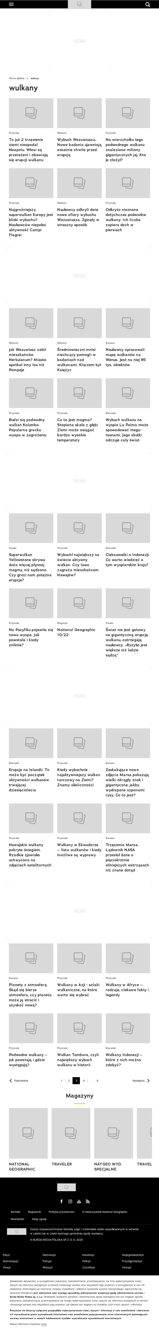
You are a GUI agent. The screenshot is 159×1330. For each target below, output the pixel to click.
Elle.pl (6, 1255)
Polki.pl (86, 1261)
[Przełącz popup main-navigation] (11, 4)
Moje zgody (39, 1219)
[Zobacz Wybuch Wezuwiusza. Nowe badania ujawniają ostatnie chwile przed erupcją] (79, 113)
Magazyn (62, 623)
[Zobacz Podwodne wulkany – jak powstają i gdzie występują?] (31, 1028)
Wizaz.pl (48, 1267)
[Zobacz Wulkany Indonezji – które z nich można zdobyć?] (128, 1028)
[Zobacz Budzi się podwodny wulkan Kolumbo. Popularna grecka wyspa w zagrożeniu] (31, 393)
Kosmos (110, 343)
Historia (62, 133)
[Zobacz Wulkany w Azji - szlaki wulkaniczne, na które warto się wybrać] (79, 958)
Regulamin (34, 1212)
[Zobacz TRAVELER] (71, 1133)
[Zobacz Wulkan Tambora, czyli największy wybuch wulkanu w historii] (79, 1028)
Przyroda (14, 133)
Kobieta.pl (88, 1255)
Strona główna (16, 78)
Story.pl (126, 1267)
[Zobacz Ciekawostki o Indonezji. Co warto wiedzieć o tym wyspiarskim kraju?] (128, 528)
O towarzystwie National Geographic (104, 1212)
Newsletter (17, 1219)
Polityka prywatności (61, 1212)
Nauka (12, 548)
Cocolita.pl (88, 1267)
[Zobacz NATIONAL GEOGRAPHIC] (28, 1133)
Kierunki (111, 413)
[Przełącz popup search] (147, 4)
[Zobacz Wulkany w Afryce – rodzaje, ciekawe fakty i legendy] (128, 958)
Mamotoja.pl (10, 1261)
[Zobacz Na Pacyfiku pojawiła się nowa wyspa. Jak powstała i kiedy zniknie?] (31, 603)
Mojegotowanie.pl (133, 1255)
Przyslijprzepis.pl (132, 1261)
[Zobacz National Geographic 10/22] (79, 603)
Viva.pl (7, 1267)
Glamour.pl (49, 1255)
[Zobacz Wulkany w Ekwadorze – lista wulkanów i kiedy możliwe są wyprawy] (79, 818)
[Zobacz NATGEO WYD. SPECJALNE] (113, 1133)
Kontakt (15, 1212)
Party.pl (47, 1261)
